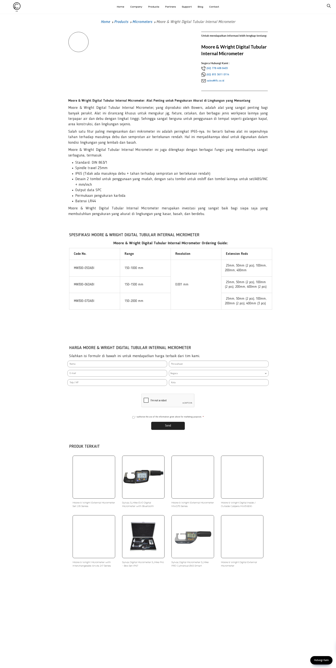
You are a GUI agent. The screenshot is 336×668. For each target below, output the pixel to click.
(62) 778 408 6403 (217, 68)
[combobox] (219, 373)
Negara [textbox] (174, 373)
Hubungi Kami (321, 660)
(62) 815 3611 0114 (217, 74)
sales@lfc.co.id (215, 80)
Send (168, 425)
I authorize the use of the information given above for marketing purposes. (170, 417)
